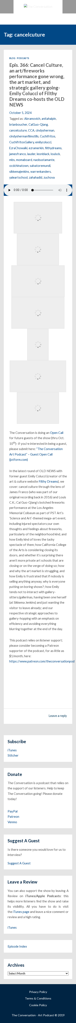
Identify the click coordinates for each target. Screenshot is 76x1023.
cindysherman (45, 130)
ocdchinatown (18, 165)
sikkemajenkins (19, 171)
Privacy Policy (38, 992)
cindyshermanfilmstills (24, 136)
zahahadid (35, 177)
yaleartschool (18, 177)
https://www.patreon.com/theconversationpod (42, 661)
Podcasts (23, 58)
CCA (31, 130)
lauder (31, 154)
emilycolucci (43, 142)
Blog (12, 58)
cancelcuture (18, 130)
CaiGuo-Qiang (38, 124)
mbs (12, 160)
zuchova (49, 177)
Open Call (56, 432)
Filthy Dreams (48, 481)
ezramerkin (36, 148)
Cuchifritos (47, 136)
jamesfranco (17, 154)
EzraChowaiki (18, 148)
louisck (55, 154)
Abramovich (32, 118)
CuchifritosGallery (21, 142)
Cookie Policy (38, 1005)
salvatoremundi (40, 165)
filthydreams (53, 148)
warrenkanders (40, 171)
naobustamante (43, 160)
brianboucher (18, 124)
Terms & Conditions (38, 998)
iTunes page (21, 912)
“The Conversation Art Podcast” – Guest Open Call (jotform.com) (36, 454)
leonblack (43, 154)
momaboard (24, 160)
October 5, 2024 (20, 113)
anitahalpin (49, 118)
